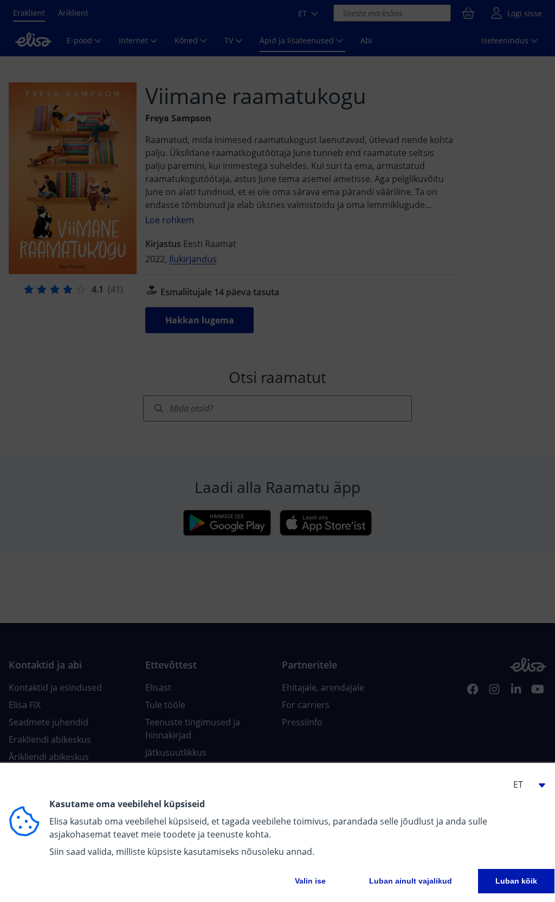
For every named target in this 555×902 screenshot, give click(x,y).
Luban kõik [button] (516, 881)
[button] (524, 784)
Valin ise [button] (310, 881)
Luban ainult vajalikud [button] (410, 881)
